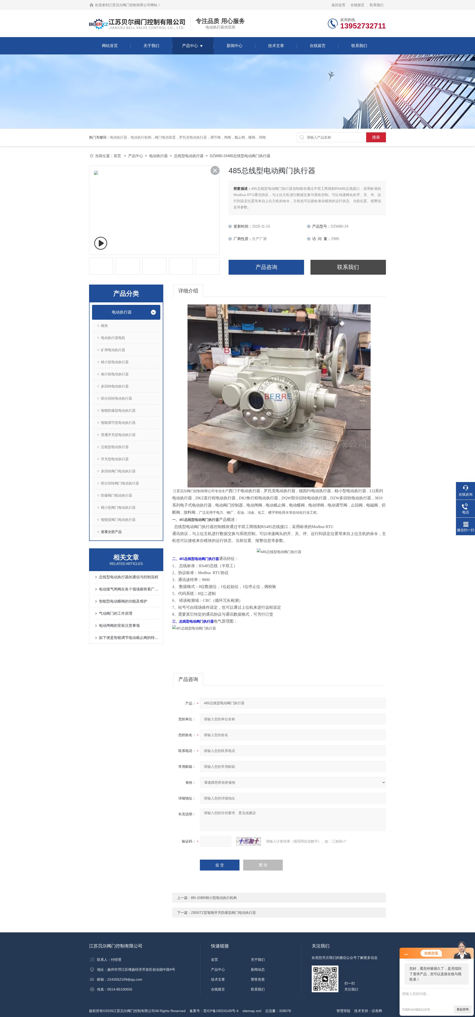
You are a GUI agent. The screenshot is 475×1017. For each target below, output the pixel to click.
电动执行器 (158, 156)
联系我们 (376, 5)
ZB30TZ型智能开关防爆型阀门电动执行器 (223, 913)
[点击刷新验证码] (248, 841)
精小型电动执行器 (115, 362)
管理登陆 (343, 1011)
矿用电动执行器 (113, 350)
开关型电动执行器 (115, 459)
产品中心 (190, 46)
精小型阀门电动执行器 (118, 507)
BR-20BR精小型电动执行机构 (214, 898)
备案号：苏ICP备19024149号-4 (214, 1011)
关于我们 (151, 46)
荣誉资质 (258, 979)
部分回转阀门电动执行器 (120, 483)
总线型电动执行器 (189, 156)
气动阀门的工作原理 (115, 613)
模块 (104, 326)
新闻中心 (234, 46)
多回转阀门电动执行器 (118, 471)
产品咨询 (266, 267)
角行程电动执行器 (115, 374)
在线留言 (357, 5)
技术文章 (276, 46)
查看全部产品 (111, 532)
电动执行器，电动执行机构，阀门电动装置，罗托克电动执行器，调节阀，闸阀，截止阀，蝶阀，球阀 (188, 137)
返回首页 (338, 5)
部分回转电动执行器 (116, 398)
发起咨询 (463, 1009)
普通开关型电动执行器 (118, 435)
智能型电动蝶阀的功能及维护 (123, 601)
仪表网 (377, 1011)
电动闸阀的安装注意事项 (119, 625)
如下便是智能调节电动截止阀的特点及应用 (128, 637)
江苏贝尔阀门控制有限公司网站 (133, 5)
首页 (118, 156)
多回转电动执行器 (115, 386)
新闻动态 (258, 969)
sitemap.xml (251, 1011)
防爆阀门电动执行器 (116, 495)
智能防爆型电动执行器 (118, 410)
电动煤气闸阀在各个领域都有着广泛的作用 (128, 589)
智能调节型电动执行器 (118, 423)
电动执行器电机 (113, 338)
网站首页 (110, 46)
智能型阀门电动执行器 (118, 520)
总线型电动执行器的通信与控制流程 (128, 577)
